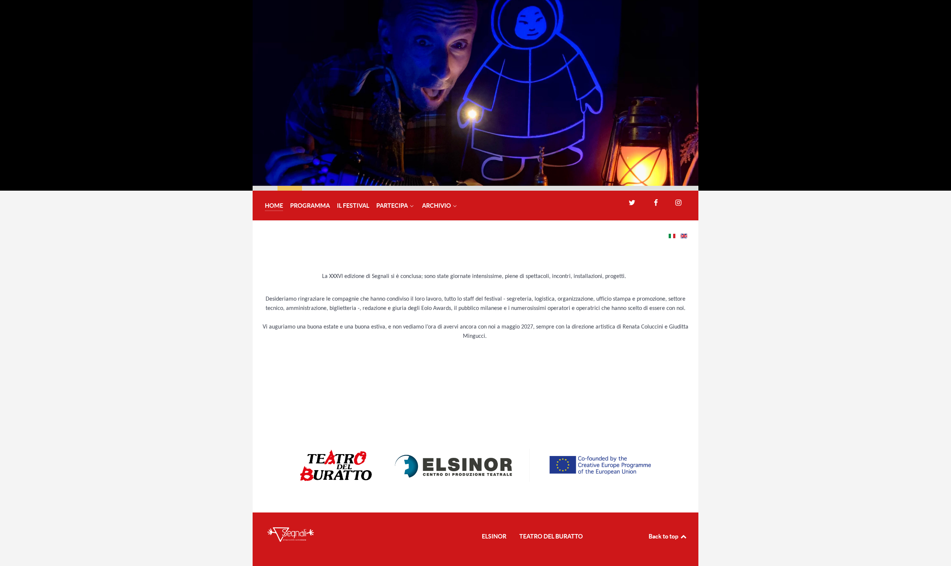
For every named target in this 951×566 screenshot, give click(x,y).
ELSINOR (494, 536)
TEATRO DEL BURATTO (551, 536)
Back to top (664, 536)
